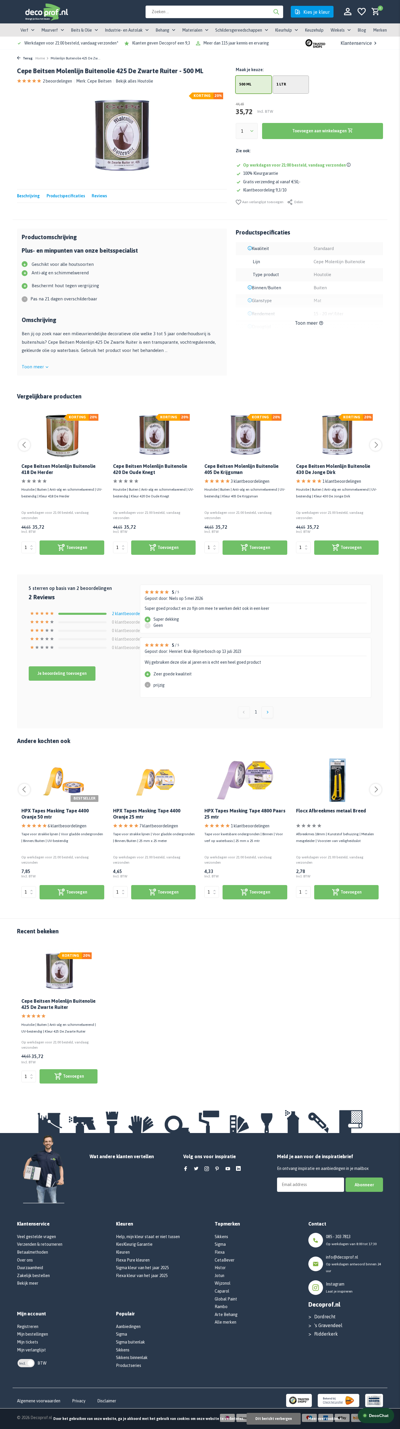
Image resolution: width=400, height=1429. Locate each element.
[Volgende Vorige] (267, 712)
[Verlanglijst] (362, 12)
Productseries (128, 1365)
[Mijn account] (348, 12)
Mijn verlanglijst (31, 1350)
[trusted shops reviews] (315, 43)
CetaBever (225, 1260)
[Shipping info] (349, 165)
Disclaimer (106, 1401)
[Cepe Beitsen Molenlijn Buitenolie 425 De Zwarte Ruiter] (59, 972)
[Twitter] (196, 1169)
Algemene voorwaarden (38, 1401)
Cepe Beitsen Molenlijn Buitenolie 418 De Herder (58, 469)
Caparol (222, 1291)
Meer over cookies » (324, 1419)
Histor (220, 1267)
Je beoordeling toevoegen (62, 673)
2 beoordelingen (57, 81)
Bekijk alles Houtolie (134, 81)
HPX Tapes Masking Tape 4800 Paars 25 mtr (245, 813)
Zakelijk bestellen (33, 1275)
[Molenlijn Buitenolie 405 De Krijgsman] (245, 435)
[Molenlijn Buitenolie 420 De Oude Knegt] (154, 435)
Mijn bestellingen (32, 1334)
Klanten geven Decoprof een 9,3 (161, 43)
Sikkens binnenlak (132, 1357)
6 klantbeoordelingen (67, 826)
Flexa (220, 1252)
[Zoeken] (276, 11)
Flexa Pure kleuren (133, 1260)
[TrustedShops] (299, 1400)
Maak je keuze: (250, 69)
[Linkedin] (238, 1169)
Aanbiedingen (128, 1326)
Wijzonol (222, 1283)
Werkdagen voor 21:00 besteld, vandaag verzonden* (71, 43)
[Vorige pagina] (244, 712)
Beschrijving (28, 196)
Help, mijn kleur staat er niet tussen (148, 1236)
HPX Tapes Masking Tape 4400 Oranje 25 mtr (146, 813)
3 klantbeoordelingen (250, 481)
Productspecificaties (66, 196)
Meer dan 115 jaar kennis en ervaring (236, 43)
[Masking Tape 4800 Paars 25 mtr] (245, 780)
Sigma (121, 1334)
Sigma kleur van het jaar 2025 (142, 1267)
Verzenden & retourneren (39, 1244)
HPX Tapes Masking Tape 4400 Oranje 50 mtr (55, 813)
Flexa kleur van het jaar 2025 (141, 1275)
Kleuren (123, 1252)
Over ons (25, 1260)
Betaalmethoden (32, 1252)
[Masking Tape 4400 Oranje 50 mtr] (62, 780)
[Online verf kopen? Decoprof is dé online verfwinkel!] (46, 11)
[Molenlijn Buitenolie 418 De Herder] (62, 435)
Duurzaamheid (30, 1267)
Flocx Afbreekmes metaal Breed (331, 810)
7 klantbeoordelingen (158, 826)
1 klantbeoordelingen (341, 481)
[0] (374, 12)
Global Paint (226, 1299)
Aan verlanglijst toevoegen (262, 202)
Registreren (27, 1326)
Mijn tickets (27, 1342)
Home (40, 58)
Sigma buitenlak (130, 1342)
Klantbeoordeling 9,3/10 (264, 190)
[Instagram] (206, 1169)
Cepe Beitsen (99, 81)
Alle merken (225, 1322)
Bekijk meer (27, 1283)
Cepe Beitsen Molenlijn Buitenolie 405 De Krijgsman (241, 469)
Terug (27, 58)
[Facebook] (185, 1169)
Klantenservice (356, 43)
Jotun (219, 1275)
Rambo (221, 1306)
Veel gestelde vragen (36, 1236)
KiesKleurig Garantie (134, 1244)
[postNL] (338, 1400)
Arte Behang (226, 1314)
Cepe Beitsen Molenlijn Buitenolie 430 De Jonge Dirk (333, 469)
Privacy (79, 1401)
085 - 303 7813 (338, 1236)
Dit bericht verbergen (273, 1419)
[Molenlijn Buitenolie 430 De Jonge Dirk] (337, 435)
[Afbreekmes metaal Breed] (337, 780)
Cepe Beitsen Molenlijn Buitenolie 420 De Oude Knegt (150, 469)
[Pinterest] (217, 1169)
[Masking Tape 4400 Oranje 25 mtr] (154, 780)
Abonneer (364, 1184)
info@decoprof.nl (342, 1257)
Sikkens (122, 1350)
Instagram (335, 1284)
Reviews (99, 196)
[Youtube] (227, 1169)
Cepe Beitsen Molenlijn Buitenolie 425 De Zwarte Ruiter (58, 1004)
